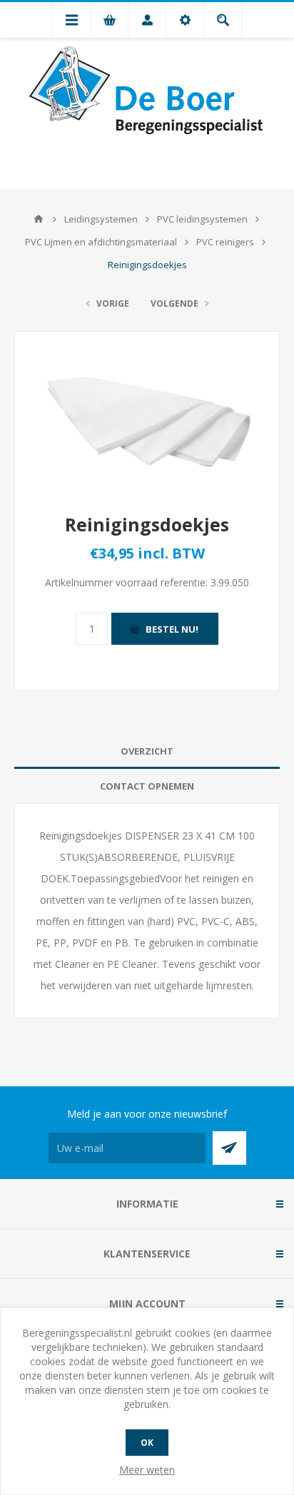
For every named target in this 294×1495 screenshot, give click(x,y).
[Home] (38, 219)
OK (147, 1443)
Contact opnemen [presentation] (147, 786)
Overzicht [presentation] (147, 751)
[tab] (147, 751)
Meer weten (147, 1469)
